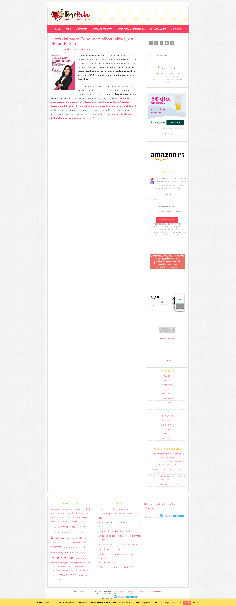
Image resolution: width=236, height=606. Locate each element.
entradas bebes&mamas (79, 544)
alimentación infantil (81, 511)
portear (63, 568)
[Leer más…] (88, 118)
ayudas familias (81, 519)
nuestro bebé (79, 560)
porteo (70, 568)
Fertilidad (167, 396)
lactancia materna (62, 559)
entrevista (56, 548)
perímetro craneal (81, 564)
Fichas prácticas (167, 400)
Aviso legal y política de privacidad (160, 506)
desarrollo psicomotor (58, 534)
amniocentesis (56, 515)
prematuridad (78, 568)
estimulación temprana (68, 549)
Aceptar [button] (187, 603)
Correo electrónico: (167, 208)
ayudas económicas (67, 519)
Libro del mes (167, 418)
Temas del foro (168, 68)
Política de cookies (152, 510)
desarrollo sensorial (74, 534)
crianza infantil (67, 523)
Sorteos (167, 435)
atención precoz (55, 519)
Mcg (156, 486)
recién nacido (68, 576)
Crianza (167, 378)
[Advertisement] (156, 10)
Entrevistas (167, 387)
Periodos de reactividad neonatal (114, 533)
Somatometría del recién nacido (114, 511)
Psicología (167, 422)
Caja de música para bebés (111, 551)
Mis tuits (167, 362)
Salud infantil (167, 427)
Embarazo (167, 382)
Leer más (195, 602)
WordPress (122, 595)
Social (167, 431)
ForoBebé (71, 15)
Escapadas (167, 391)
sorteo (53, 581)
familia (58, 554)
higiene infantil (80, 554)
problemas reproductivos (79, 572)
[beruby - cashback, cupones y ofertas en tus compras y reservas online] (167, 112)
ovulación (61, 564)
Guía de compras (167, 409)
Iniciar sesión (134, 595)
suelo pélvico (61, 581)
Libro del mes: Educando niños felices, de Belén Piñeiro (92, 41)
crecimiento (55, 523)
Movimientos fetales (170, 486)
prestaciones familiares (60, 572)
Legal (167, 413)
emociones (70, 540)
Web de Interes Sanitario (167, 339)
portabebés (55, 568)
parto (72, 564)
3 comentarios (85, 49)
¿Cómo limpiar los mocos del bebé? (115, 569)
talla (68, 581)
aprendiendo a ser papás (77, 515)
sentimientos (82, 577)
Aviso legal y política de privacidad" (128, 592)
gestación (68, 554)
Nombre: (167, 196)
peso (89, 564)
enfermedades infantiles (63, 544)
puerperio (55, 577)
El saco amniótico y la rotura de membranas (119, 546)
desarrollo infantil (73, 529)
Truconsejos (167, 440)
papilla (67, 564)
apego (63, 515)
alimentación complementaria (61, 511)
